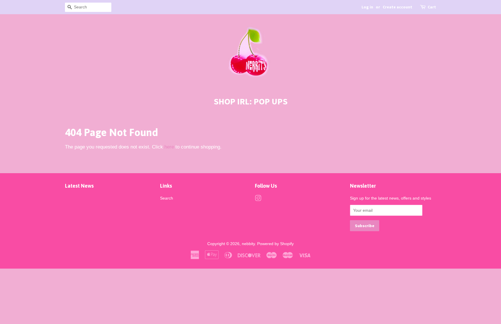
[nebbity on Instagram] (258, 199)
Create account (397, 7)
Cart (432, 7)
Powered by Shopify (275, 243)
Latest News (79, 186)
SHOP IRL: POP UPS (251, 101)
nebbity (248, 243)
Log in (367, 7)
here (169, 147)
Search (166, 198)
